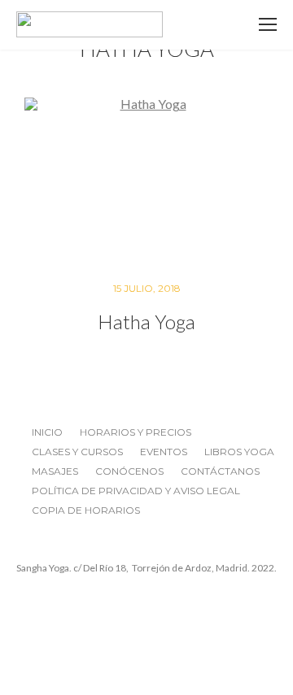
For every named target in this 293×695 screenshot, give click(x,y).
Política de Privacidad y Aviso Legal (136, 490)
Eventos (163, 451)
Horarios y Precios (135, 432)
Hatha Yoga (146, 321)
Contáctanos (220, 471)
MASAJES (55, 471)
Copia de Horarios (86, 510)
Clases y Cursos (77, 451)
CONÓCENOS (129, 471)
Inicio (47, 432)
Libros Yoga (239, 451)
